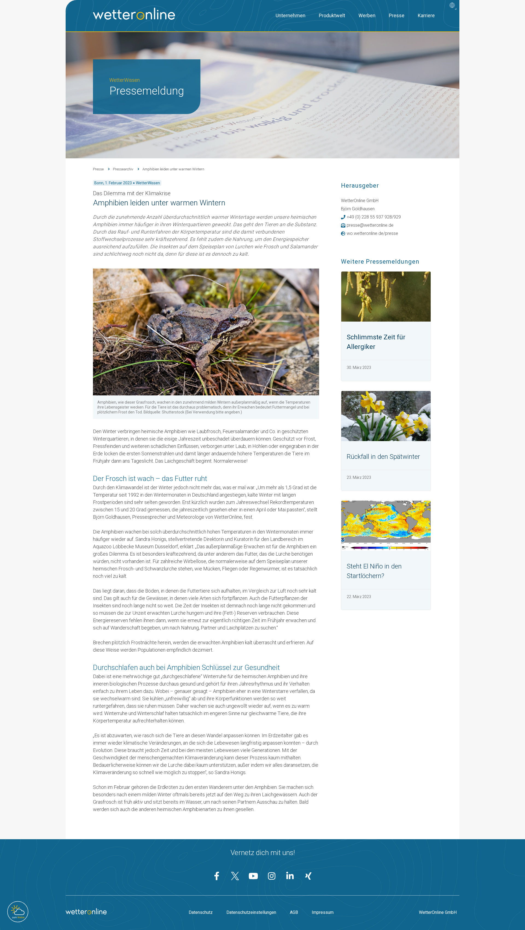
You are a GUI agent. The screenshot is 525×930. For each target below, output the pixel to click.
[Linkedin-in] (290, 875)
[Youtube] (253, 875)
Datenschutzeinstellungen (251, 912)
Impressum (323, 912)
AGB (294, 912)
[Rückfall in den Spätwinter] (386, 416)
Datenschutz (201, 912)
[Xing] (308, 875)
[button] (453, 6)
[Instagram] (271, 875)
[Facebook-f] (216, 875)
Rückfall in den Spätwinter (383, 456)
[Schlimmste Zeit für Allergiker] (386, 297)
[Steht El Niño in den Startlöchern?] (386, 526)
